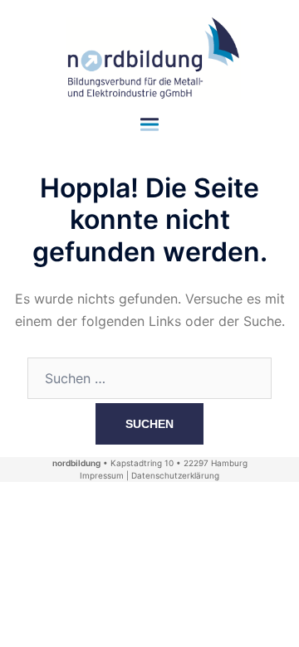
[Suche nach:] (149, 378)
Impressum (102, 475)
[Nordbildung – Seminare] (149, 56)
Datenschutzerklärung (175, 475)
